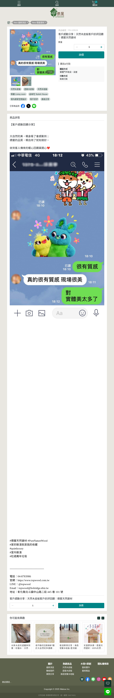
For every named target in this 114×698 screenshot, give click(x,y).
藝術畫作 (86, 667)
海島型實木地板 (67, 674)
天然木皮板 (67, 667)
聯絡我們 (50, 671)
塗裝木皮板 (67, 671)
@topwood (24, 584)
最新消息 (50, 667)
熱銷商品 (67, 664)
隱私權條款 (103, 664)
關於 (50, 664)
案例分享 (50, 674)
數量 (60, 42)
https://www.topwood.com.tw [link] (33, 580)
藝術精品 (86, 671)
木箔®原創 (86, 664)
